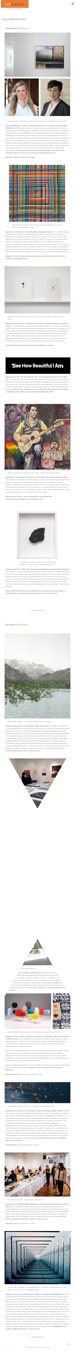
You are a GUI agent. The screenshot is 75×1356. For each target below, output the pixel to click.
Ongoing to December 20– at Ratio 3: (28, 726)
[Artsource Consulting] (15, 4)
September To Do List (16, 28)
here (24, 153)
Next (69, 1344)
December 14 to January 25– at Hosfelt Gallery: (34, 1111)
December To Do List (16, 624)
